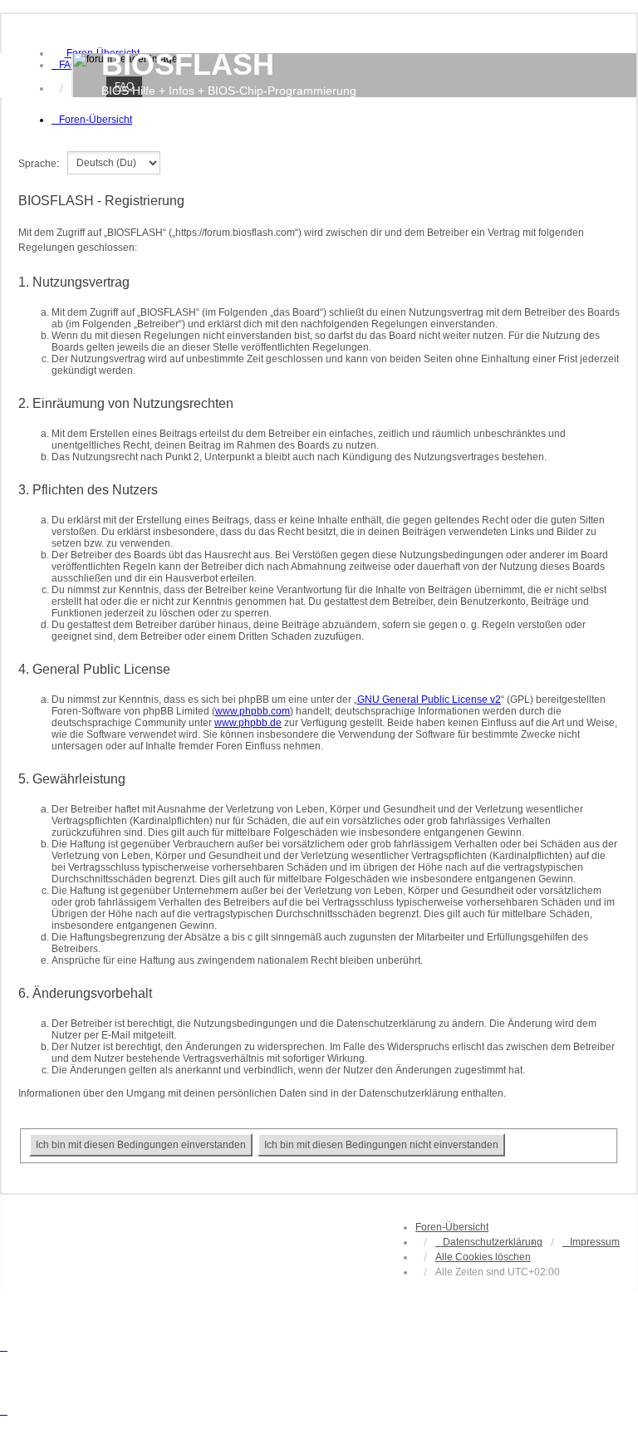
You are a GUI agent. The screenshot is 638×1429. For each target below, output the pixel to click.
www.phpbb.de (248, 723)
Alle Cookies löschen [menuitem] (483, 1257)
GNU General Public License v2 (429, 699)
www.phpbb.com (252, 711)
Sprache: (38, 163)
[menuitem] (65, 65)
